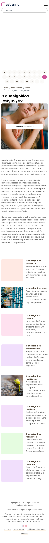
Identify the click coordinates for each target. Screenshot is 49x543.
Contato (7, 529)
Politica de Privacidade (36, 529)
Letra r (28, 87)
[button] (46, 4)
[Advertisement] (24, 40)
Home (5, 87)
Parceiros (24, 533)
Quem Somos (18, 529)
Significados (16, 87)
